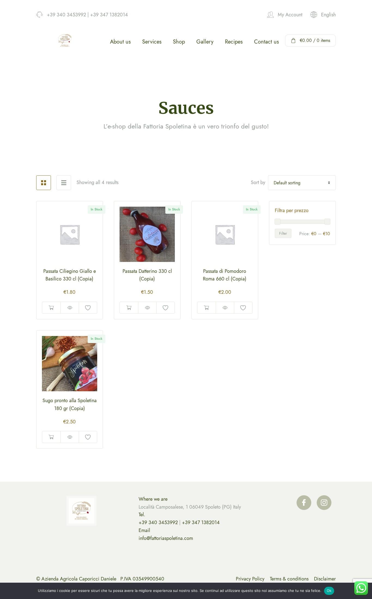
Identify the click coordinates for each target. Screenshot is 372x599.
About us (120, 42)
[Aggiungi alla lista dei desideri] (88, 307)
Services (151, 42)
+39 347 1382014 (201, 522)
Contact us (266, 42)
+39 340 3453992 (158, 522)
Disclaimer (325, 578)
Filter (283, 233)
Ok (329, 590)
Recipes (234, 42)
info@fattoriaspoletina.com (166, 538)
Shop (179, 42)
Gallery (205, 42)
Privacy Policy (250, 578)
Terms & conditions (289, 578)
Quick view (69, 307)
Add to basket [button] (51, 307)
